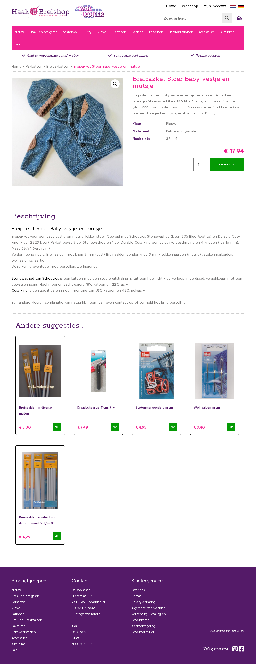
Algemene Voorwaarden (149, 608)
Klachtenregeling (143, 626)
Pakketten (34, 66)
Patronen (18, 614)
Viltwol (17, 608)
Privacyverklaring (144, 602)
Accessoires (19, 638)
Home (171, 6)
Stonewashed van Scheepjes (35, 278)
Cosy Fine (20, 290)
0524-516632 (85, 608)
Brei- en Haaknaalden (27, 620)
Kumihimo (19, 644)
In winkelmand (227, 164)
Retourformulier (143, 632)
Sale (15, 650)
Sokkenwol (19, 602)
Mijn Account (215, 6)
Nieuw (16, 590)
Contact (137, 596)
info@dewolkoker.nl (88, 614)
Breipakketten (58, 66)
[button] (115, 83)
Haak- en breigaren (25, 596)
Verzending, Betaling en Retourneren (149, 617)
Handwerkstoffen (24, 632)
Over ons (138, 590)
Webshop (190, 6)
